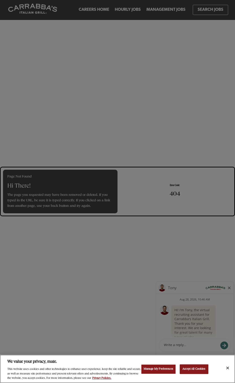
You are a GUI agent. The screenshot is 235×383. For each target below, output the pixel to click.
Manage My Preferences (158, 369)
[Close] (228, 368)
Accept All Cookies (193, 369)
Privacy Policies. (101, 378)
